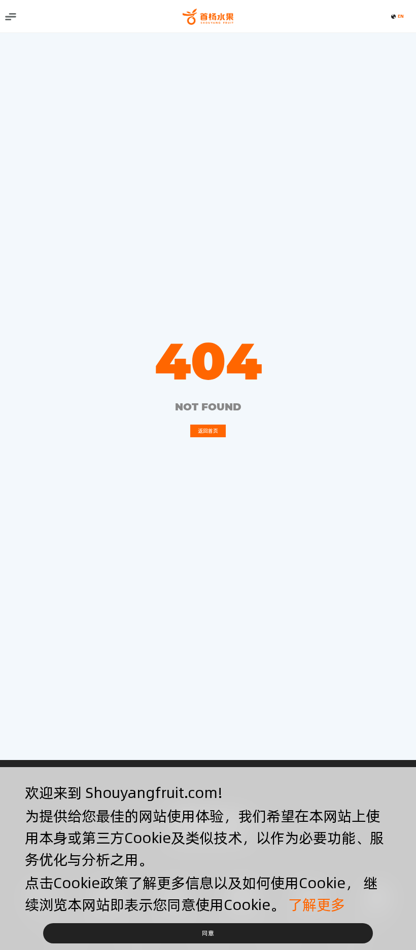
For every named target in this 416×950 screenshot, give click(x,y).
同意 (208, 933)
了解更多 (316, 905)
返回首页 (208, 430)
